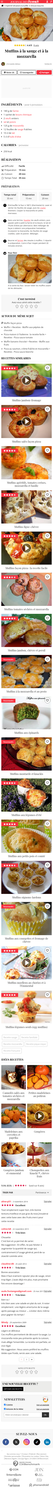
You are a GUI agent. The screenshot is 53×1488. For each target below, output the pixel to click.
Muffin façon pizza (12, 323)
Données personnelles (13, 1456)
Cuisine (9, 1405)
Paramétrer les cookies (31, 1456)
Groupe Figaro (24, 1459)
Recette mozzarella (12, 1044)
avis (36, 45)
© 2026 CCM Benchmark (39, 1459)
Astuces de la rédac (14, 1409)
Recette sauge (10, 1037)
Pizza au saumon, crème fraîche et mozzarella (26, 348)
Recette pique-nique (36, 1044)
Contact (25, 1454)
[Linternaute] (13, 1475)
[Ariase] (13, 1485)
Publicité (32, 1454)
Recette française (11, 1050)
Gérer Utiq (44, 1456)
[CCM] (13, 1469)
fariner (20, 240)
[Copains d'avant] (13, 1480)
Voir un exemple (43, 1405)
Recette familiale (29, 1037)
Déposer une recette (13, 1389)
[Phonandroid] (39, 1485)
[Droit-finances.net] (39, 1474)
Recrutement (41, 1454)
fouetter (27, 220)
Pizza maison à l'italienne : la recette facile (24, 334)
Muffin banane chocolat (15, 341)
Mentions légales (11, 1459)
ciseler (43, 208)
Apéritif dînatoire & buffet (17, 5)
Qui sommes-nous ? (14, 1454)
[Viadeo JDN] (39, 1480)
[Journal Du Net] (39, 1469)
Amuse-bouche (37, 5)
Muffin (7, 327)
